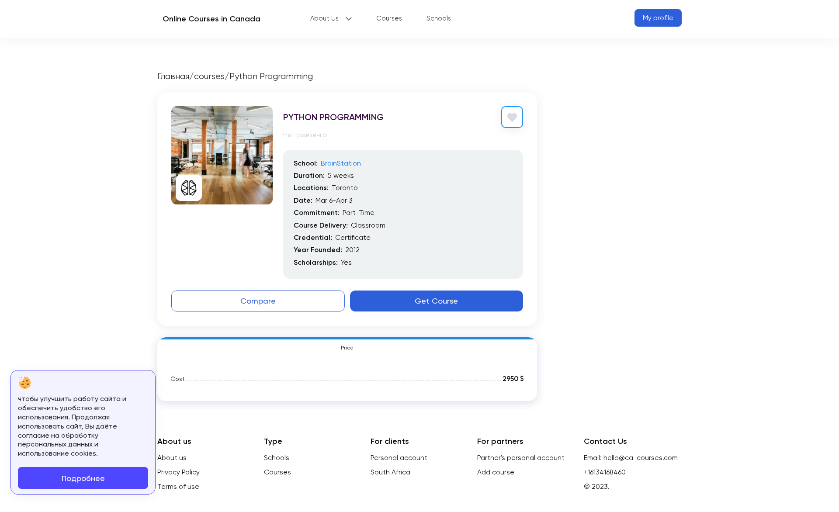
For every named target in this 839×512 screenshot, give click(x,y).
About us (172, 457)
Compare (258, 300)
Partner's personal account (521, 457)
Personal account (399, 457)
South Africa (390, 472)
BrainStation (341, 163)
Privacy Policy (178, 472)
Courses (389, 18)
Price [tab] (347, 348)
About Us (324, 18)
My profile (658, 18)
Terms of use (178, 486)
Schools (438, 18)
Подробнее (83, 478)
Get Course (436, 300)
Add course (495, 472)
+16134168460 (605, 472)
